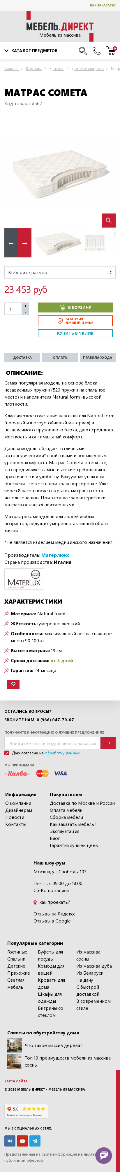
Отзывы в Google (52, 921)
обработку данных (62, 753)
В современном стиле (93, 1004)
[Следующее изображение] (106, 171)
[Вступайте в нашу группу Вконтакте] (9, 1141)
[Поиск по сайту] (83, 50)
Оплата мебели (66, 810)
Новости (14, 817)
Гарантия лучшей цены (74, 845)
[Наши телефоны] (96, 50)
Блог (55, 838)
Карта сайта (16, 1081)
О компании (18, 803)
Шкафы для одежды (50, 997)
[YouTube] (22, 1141)
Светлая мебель (15, 983)
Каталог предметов (34, 50)
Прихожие (18, 973)
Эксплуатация (64, 831)
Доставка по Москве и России (82, 803)
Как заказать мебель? (73, 824)
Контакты (15, 824)
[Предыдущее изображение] (13, 171)
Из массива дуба (94, 966)
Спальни (16, 959)
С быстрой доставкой (87, 990)
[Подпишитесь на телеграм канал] (34, 1141)
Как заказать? (103, 5)
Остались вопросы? (27, 711)
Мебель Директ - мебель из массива (51, 1089)
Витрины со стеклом (50, 1011)
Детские (16, 966)
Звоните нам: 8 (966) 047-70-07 (39, 720)
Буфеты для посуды (50, 955)
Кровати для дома (51, 983)
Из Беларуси (89, 973)
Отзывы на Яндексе (54, 913)
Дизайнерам (18, 810)
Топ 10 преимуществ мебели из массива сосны (68, 1061)
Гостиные (17, 952)
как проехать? (54, 902)
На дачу (84, 980)
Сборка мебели (66, 817)
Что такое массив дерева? (53, 1045)
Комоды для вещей (51, 969)
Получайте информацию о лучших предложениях (54, 732)
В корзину (79, 307)
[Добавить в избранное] (13, 684)
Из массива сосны (88, 955)
